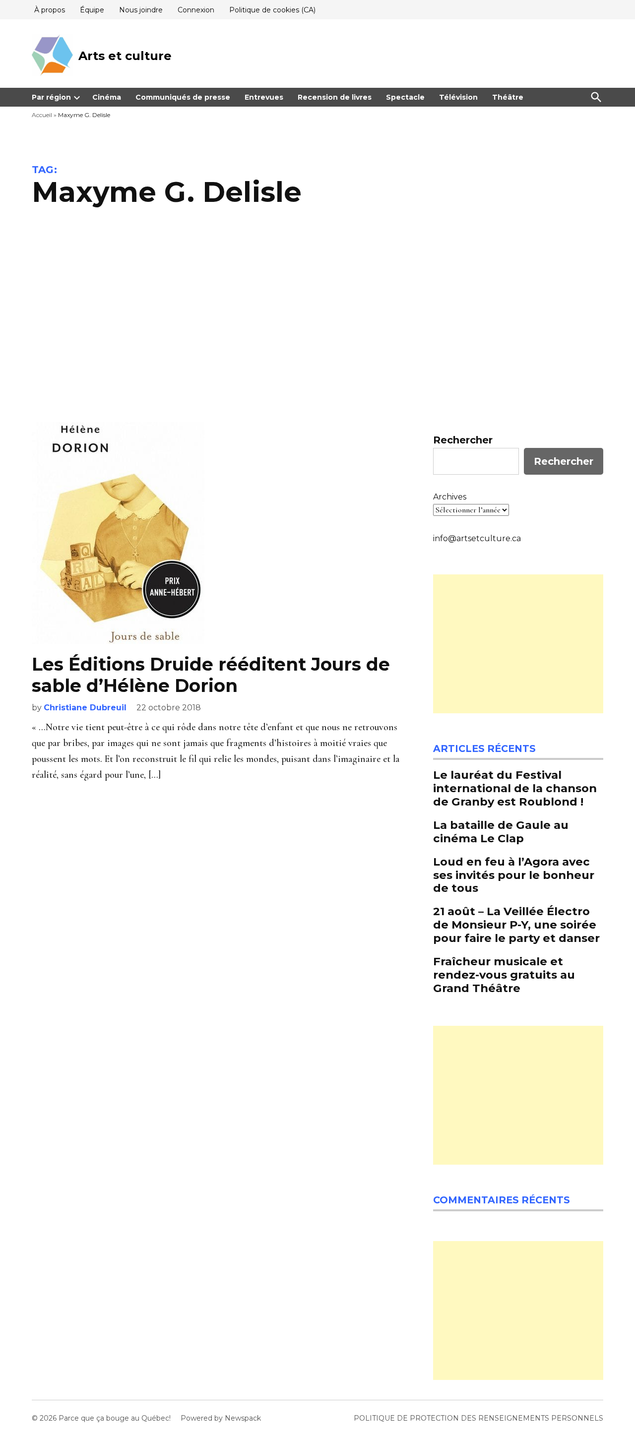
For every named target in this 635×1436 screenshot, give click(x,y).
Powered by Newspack (221, 1418)
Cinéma (106, 97)
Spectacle (405, 97)
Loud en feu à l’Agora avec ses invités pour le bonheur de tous (513, 875)
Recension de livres (335, 97)
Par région (51, 97)
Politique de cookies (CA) (272, 9)
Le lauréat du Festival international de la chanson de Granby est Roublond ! (515, 788)
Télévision (458, 97)
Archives (449, 496)
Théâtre (507, 97)
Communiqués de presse (182, 97)
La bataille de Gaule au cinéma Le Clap (501, 831)
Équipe (92, 9)
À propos (49, 9)
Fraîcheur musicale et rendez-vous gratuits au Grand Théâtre (504, 974)
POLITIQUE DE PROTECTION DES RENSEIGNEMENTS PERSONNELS (478, 1418)
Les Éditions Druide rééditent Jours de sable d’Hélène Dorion (211, 674)
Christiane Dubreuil (85, 707)
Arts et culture (125, 56)
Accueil (42, 115)
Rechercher (463, 440)
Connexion (196, 9)
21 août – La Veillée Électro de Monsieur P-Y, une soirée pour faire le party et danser (516, 924)
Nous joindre (141, 9)
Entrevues (264, 97)
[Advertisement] (317, 322)
